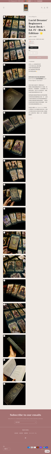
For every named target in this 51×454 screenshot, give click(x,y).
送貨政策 (16, 433)
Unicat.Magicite (45, 449)
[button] (3, 7)
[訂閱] (35, 422)
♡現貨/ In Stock (33, 47)
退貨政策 (21, 433)
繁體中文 (6, 448)
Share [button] (31, 118)
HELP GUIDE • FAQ (33, 433)
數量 (29, 50)
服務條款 (26, 433)
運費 (33, 43)
